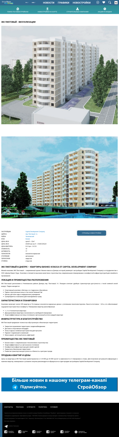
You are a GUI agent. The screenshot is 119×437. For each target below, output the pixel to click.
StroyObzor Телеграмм (13, 426)
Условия (54, 407)
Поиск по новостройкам (17, 11)
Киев (33, 2)
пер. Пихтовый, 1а (31, 234)
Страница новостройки (91, 233)
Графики (63, 2)
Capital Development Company (35, 231)
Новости (48, 2)
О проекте (31, 407)
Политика (43, 407)
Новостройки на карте (47, 11)
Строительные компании (77, 11)
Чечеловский (30, 236)
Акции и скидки (105, 11)
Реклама (20, 407)
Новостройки (82, 2)
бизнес (28, 239)
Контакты (8, 407)
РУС (27, 2)
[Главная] (7, 2)
